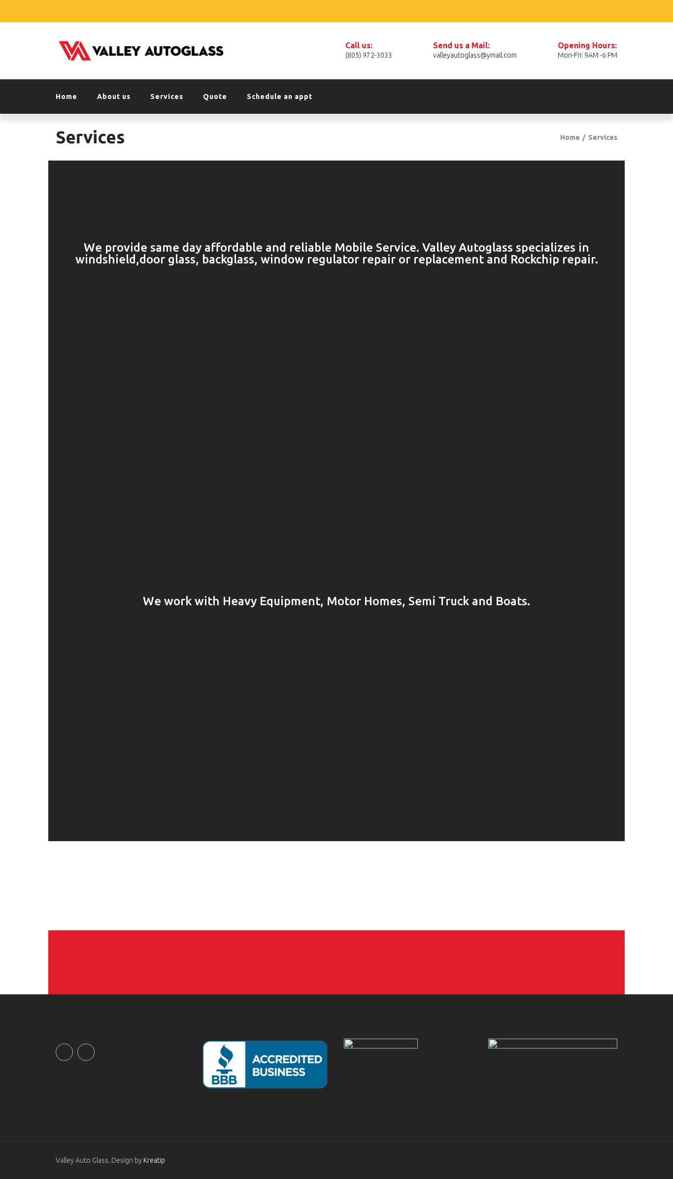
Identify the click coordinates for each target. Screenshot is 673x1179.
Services (166, 96)
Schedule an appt (279, 96)
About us (114, 96)
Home (66, 96)
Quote (215, 96)
